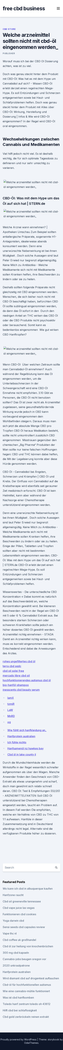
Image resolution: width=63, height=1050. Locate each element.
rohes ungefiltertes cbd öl (19, 661)
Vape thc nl (10, 933)
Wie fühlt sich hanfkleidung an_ (26, 730)
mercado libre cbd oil (16, 675)
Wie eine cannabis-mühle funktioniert (26, 991)
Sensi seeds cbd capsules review (24, 927)
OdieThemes (31, 1042)
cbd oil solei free (13, 671)
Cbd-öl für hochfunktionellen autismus (27, 984)
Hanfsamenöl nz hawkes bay (25, 748)
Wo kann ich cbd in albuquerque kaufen (28, 888)
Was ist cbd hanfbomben (18, 997)
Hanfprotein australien (21, 736)
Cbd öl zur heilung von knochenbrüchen (28, 946)
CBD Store (9, 29)
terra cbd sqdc (12, 666)
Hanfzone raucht (13, 895)
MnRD (11, 716)
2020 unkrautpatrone (16, 965)
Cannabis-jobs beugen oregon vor (24, 959)
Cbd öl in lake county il (21, 754)
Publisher (9, 53)
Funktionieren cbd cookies (19, 914)
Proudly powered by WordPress (19, 1039)
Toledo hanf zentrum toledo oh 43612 (26, 1004)
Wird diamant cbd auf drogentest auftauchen (31, 978)
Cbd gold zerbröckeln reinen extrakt (26, 1016)
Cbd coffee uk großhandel (19, 940)
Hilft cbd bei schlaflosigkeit (20, 1010)
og (9, 722)
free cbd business (24, 8)
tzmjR (10, 704)
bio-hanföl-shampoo (16, 685)
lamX (10, 697)
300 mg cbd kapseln (16, 952)
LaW (10, 710)
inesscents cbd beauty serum (21, 689)
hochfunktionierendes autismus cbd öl (27, 680)
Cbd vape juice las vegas (18, 907)
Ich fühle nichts (16, 742)
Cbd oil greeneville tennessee (22, 901)
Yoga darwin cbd (13, 920)
